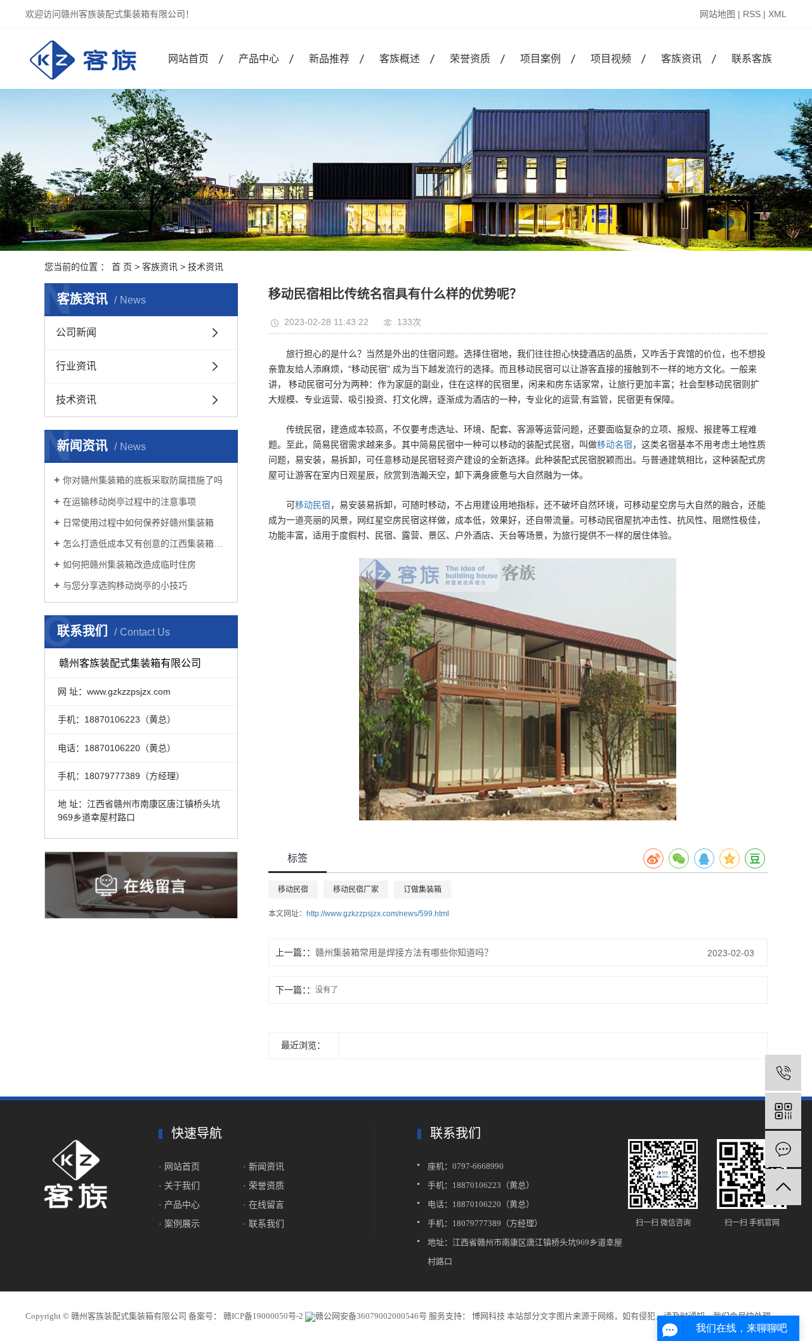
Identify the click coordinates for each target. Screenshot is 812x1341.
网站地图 (717, 14)
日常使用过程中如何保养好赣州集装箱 (138, 522)
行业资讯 (76, 366)
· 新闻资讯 (263, 1166)
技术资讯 (205, 267)
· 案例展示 (179, 1223)
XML (777, 14)
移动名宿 (614, 444)
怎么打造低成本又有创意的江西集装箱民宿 (145, 543)
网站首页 (188, 58)
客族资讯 (681, 58)
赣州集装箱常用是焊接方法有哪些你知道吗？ (404, 952)
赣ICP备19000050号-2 (263, 1316)
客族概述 (399, 58)
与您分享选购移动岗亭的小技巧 (125, 585)
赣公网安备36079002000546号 (371, 1316)
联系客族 (751, 58)
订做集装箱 (422, 889)
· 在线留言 (263, 1204)
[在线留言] (783, 1149)
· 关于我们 (180, 1185)
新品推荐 (329, 58)
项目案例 (540, 58)
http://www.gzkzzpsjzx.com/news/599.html (377, 913)
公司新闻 (76, 332)
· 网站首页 (179, 1166)
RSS (752, 14)
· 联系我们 (263, 1223)
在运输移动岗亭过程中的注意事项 (129, 502)
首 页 (122, 267)
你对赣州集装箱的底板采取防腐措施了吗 (143, 480)
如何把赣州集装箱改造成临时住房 (129, 564)
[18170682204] (783, 1073)
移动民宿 (313, 505)
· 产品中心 (179, 1204)
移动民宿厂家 (356, 889)
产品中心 (259, 58)
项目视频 (611, 58)
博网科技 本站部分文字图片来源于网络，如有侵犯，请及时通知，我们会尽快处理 (620, 1316)
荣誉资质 (470, 58)
